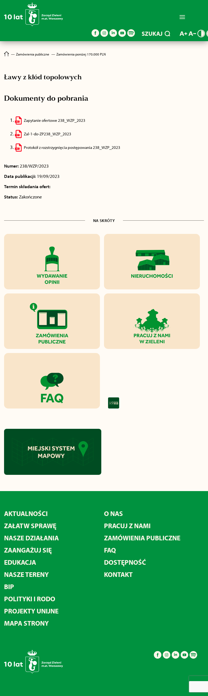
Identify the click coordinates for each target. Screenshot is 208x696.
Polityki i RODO (29, 598)
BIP (9, 586)
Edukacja (20, 562)
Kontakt (118, 574)
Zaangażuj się (28, 550)
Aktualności (26, 513)
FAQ (110, 550)
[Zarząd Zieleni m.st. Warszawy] (33, 25)
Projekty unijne (31, 611)
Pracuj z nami (127, 525)
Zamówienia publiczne (142, 538)
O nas (113, 513)
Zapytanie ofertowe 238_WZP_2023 (54, 120)
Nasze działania (31, 538)
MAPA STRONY (26, 623)
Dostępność (125, 562)
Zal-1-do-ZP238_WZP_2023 (47, 133)
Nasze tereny (26, 574)
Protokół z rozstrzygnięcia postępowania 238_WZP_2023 (72, 147)
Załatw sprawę (30, 525)
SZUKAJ (152, 33)
